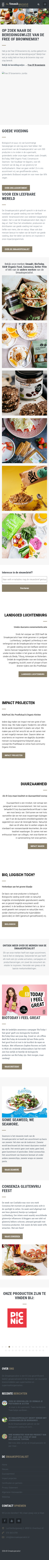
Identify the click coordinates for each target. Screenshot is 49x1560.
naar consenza (12, 1236)
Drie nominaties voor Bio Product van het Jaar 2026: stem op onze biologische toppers (27, 1436)
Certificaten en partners (12, 1483)
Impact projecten (13, 755)
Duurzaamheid (8, 1473)
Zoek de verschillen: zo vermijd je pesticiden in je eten (25, 1402)
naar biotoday (12, 1066)
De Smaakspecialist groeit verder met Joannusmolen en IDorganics (27, 1419)
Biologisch (10, 924)
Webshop (6, 1497)
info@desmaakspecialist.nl (17, 1537)
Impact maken (37, 846)
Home (4, 1464)
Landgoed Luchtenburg (32, 674)
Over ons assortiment (16, 188)
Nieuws (5, 1469)
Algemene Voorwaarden (12, 1492)
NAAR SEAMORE (12, 1169)
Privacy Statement (10, 1487)
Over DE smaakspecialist (17, 249)
